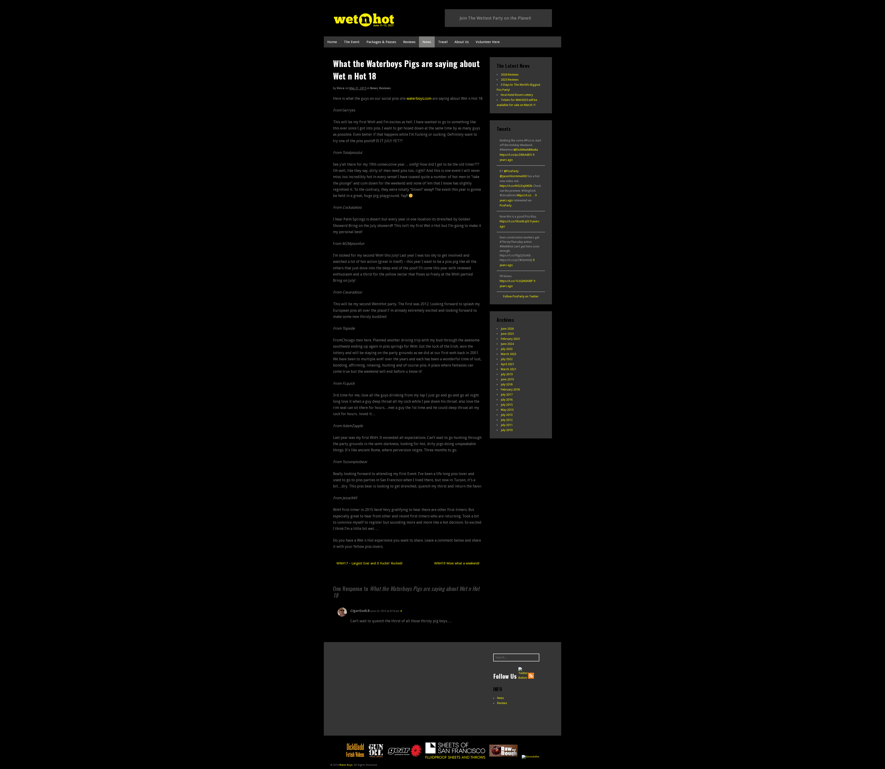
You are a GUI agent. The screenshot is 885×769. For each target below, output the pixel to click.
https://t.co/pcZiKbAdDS (516, 154)
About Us (461, 42)
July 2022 (507, 359)
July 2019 (507, 374)
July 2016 (507, 399)
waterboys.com (419, 98)
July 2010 (507, 430)
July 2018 (507, 384)
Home (332, 42)
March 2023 (508, 354)
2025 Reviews (510, 79)
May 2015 (507, 409)
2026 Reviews (510, 74)
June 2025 (507, 333)
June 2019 (507, 379)
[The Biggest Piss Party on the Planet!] (364, 24)
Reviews (409, 42)
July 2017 (507, 394)
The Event (352, 42)
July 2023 (507, 349)
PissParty (505, 205)
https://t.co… (525, 195)
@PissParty (511, 171)
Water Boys (346, 764)
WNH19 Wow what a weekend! (457, 563)
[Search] (535, 657)
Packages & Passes (381, 42)
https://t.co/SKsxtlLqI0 (514, 221)
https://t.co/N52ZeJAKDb (516, 186)
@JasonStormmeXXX (513, 176)
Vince (341, 88)
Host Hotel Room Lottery (517, 95)
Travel (443, 42)
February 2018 (510, 389)
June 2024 (507, 344)
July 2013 (507, 415)
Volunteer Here (488, 42)
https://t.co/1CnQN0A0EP (516, 281)
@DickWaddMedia (525, 149)
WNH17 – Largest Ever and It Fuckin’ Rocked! (369, 563)
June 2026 (507, 328)
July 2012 (507, 420)
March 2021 (508, 369)
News (426, 42)
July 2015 (507, 404)
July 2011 (507, 425)
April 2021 (507, 364)
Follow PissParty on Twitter (521, 296)
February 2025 (510, 338)
